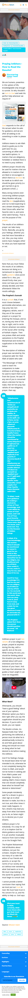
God (4, 125)
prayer (5, 220)
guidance (11, 275)
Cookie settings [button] (6, 994)
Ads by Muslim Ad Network (14, 1)
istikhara (19, 934)
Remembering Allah (18, 46)
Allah (4, 931)
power (12, 934)
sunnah (10, 299)
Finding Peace (6, 46)
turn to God (10, 93)
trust (18, 887)
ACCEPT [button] (13, 994)
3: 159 (14, 916)
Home (4, 43)
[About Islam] (8, 4)
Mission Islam (14, 925)
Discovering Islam (13, 43)
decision (19, 177)
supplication (18, 931)
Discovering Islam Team (12, 75)
